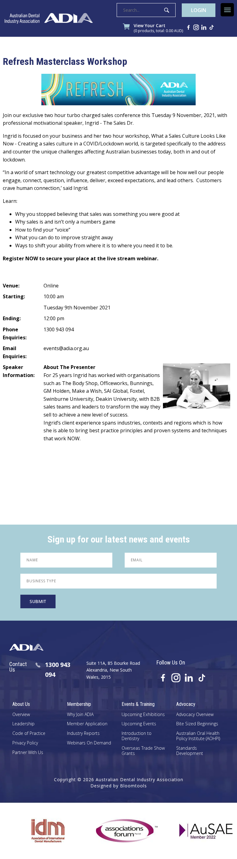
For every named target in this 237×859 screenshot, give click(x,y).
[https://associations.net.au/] (113, 831)
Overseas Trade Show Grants (143, 751)
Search (166, 10)
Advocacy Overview (195, 714)
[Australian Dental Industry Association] (49, 18)
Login (198, 10)
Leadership (23, 724)
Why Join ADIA (80, 714)
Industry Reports (83, 733)
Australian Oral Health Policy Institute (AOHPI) (198, 736)
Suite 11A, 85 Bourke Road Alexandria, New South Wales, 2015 (113, 670)
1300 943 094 (57, 669)
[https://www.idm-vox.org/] (34, 831)
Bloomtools (133, 786)
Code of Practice (28, 733)
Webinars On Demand (89, 743)
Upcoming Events (139, 724)
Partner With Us (27, 752)
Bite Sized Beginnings (197, 724)
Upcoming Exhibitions (143, 714)
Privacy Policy (25, 743)
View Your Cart (158, 28)
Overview (21, 714)
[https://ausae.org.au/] (192, 831)
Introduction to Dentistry (137, 736)
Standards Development (189, 751)
